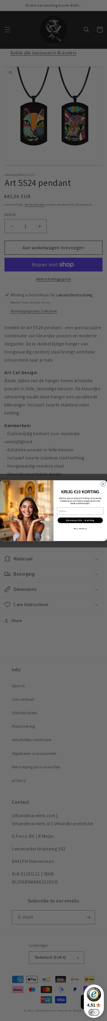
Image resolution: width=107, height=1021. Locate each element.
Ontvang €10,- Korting (80, 520)
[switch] (94, 1012)
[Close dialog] (103, 484)
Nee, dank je (80, 528)
